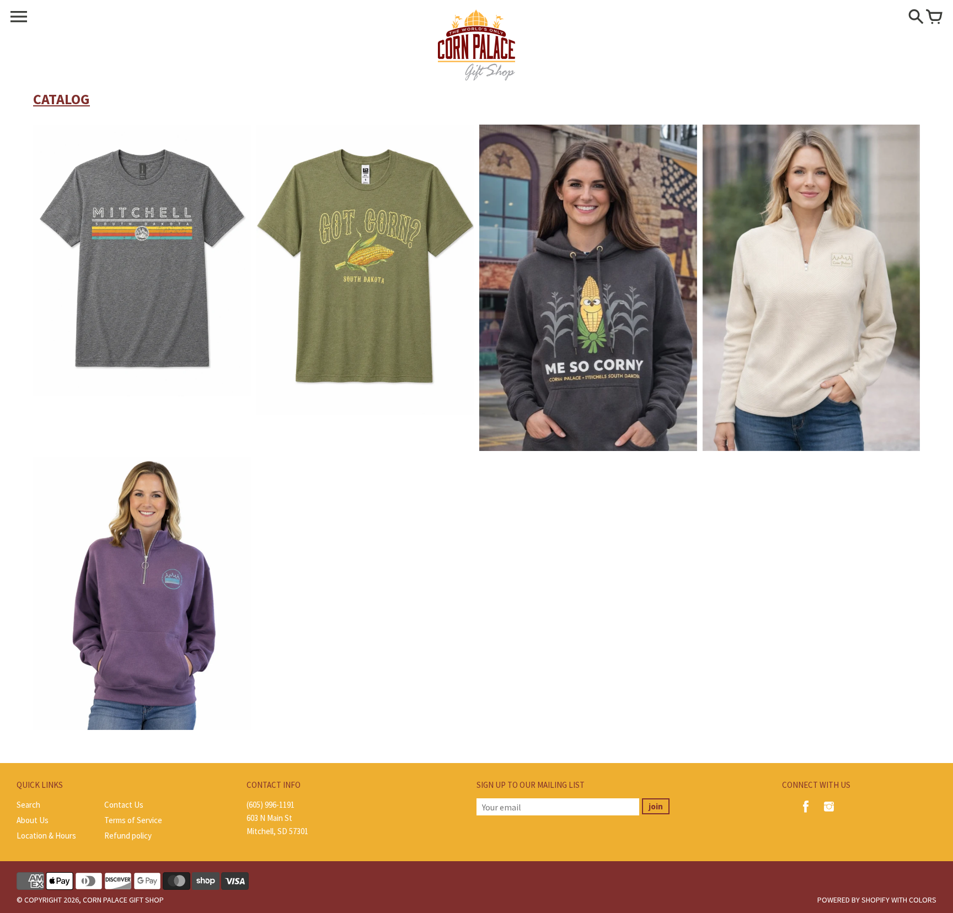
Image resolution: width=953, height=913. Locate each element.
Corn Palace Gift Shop (123, 900)
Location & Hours (46, 835)
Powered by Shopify (853, 900)
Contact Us (123, 804)
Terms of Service (133, 820)
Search (28, 804)
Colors (922, 900)
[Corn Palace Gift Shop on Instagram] (829, 814)
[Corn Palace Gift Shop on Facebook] (805, 814)
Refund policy (128, 835)
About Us (33, 820)
